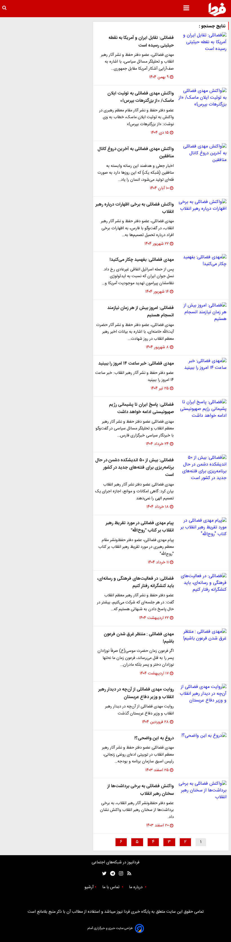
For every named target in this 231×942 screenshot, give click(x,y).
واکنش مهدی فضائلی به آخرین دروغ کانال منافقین (135, 152)
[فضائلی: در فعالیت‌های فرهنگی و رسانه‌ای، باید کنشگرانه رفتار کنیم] (202, 583)
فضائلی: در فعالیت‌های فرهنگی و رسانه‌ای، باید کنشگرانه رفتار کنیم (135, 582)
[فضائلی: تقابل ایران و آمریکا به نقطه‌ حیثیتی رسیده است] (202, 42)
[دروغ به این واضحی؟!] (202, 736)
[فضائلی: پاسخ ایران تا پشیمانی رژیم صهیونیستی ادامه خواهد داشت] (202, 409)
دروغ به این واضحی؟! (154, 738)
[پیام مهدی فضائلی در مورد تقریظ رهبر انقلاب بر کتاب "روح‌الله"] (202, 527)
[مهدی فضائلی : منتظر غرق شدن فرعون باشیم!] (202, 635)
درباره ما (136, 887)
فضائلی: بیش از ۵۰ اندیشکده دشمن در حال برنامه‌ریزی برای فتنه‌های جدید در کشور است (134, 467)
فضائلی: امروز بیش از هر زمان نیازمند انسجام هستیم (140, 311)
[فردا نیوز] (217, 9)
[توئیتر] (103, 873)
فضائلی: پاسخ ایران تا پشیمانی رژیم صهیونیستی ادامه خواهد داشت (141, 408)
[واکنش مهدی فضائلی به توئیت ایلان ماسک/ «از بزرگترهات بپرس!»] (202, 98)
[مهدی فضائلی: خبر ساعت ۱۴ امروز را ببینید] (202, 364)
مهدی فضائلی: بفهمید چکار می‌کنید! (142, 260)
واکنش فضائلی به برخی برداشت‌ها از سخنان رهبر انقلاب (140, 789)
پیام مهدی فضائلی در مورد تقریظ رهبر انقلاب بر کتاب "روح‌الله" (140, 526)
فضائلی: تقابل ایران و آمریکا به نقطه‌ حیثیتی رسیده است (141, 41)
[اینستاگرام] (119, 873)
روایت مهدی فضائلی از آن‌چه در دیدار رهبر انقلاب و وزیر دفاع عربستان (136, 693)
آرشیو (89, 887)
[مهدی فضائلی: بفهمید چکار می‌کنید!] (202, 261)
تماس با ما (111, 887)
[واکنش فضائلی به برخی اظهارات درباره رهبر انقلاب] (202, 205)
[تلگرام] (110, 873)
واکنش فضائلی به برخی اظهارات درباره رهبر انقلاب (134, 208)
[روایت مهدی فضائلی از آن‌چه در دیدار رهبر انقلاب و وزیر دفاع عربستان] (202, 694)
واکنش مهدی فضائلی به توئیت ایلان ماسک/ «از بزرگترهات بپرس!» (140, 97)
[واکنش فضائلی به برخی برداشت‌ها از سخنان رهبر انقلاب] (202, 790)
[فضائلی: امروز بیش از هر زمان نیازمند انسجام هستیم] (202, 312)
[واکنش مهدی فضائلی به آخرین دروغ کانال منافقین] (202, 153)
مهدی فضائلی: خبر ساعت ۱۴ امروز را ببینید (136, 363)
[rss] (127, 873)
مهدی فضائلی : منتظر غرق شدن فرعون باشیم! (139, 637)
